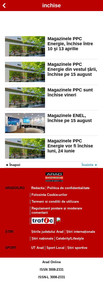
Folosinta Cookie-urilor (49, 195)
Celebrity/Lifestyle (70, 238)
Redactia (37, 188)
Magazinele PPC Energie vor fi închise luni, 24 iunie (70, 145)
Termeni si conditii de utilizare (55, 201)
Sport (10, 248)
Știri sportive (77, 248)
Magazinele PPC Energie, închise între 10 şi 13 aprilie (70, 43)
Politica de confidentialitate (68, 188)
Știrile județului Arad (47, 232)
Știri (9, 232)
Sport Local (55, 248)
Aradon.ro (14, 188)
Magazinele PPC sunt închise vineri (70, 92)
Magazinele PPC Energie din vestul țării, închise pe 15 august (72, 69)
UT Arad (37, 248)
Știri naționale (42, 238)
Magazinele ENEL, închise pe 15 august (70, 118)
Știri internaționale (80, 232)
